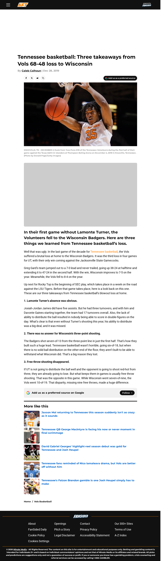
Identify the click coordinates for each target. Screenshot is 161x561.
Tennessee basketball (104, 251)
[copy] (43, 78)
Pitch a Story (62, 529)
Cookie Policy (36, 535)
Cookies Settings (38, 541)
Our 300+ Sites (124, 523)
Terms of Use (123, 529)
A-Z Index (121, 535)
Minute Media (20, 549)
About (32, 523)
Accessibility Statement (95, 535)
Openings (60, 523)
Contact (85, 523)
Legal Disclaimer (64, 535)
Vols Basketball (43, 501)
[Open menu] (8, 5)
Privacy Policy (88, 529)
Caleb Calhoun (31, 70)
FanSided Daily (37, 529)
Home (27, 501)
